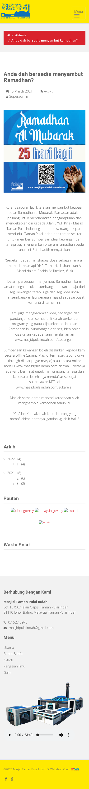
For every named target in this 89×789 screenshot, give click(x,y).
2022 (11, 459)
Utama (9, 647)
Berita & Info (13, 653)
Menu (78, 11)
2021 (11, 473)
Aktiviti (20, 35)
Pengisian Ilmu (14, 666)
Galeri (8, 672)
